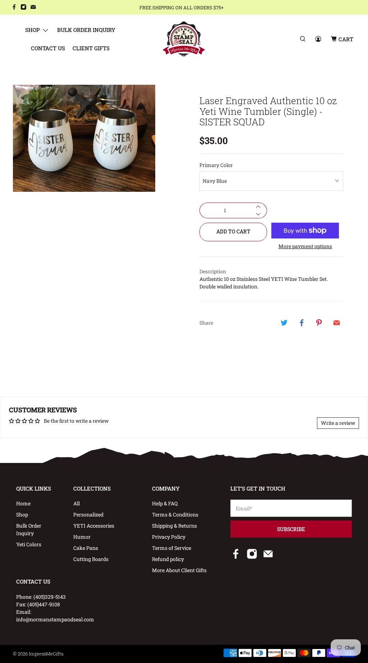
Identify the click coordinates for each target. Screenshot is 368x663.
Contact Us (48, 48)
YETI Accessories (93, 525)
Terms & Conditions (175, 514)
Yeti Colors (28, 544)
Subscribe (291, 529)
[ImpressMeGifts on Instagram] (23, 7)
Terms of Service (171, 547)
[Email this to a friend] (336, 322)
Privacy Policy (168, 536)
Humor (82, 536)
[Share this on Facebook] (301, 322)
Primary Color (216, 165)
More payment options (305, 247)
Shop (32, 29)
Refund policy (168, 559)
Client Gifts (91, 48)
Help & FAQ (165, 503)
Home (23, 503)
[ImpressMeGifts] (184, 39)
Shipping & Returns (174, 525)
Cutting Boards (91, 559)
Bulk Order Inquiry (86, 29)
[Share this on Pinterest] (319, 322)
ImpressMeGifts (46, 653)
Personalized (88, 514)
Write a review (338, 422)
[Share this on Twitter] (284, 322)
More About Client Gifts (179, 570)
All (76, 503)
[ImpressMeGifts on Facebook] (14, 7)
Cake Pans (85, 547)
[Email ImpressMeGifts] (33, 7)
